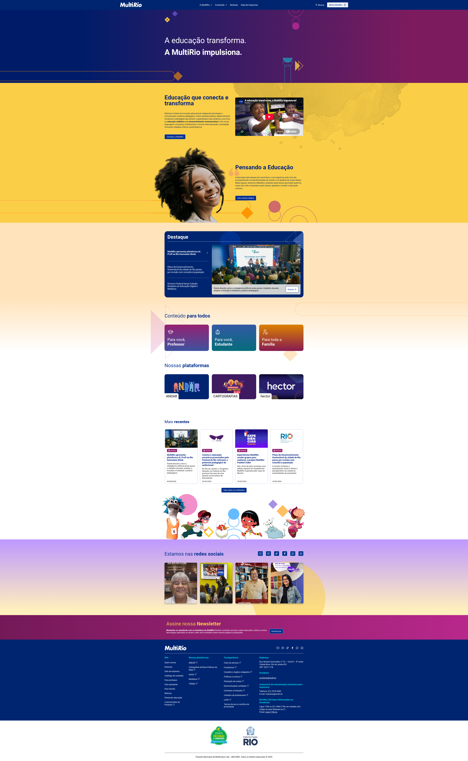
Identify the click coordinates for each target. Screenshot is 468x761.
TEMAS (192, 684)
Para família (170, 689)
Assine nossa (193, 624)
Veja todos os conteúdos (234, 490)
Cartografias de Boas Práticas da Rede (203, 668)
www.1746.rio (271, 712)
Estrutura (168, 667)
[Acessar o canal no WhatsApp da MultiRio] (297, 648)
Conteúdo (219, 5)
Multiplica (193, 679)
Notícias (234, 5)
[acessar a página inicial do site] (131, 5)
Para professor (171, 680)
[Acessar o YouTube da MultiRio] (277, 648)
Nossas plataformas (199, 657)
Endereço (264, 657)
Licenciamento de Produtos (172, 703)
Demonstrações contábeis (235, 686)
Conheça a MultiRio (175, 137)
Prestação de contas (233, 681)
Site (166, 657)
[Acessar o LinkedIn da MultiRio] (302, 648)
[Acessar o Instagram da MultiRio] (282, 648)
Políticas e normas (232, 677)
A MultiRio (205, 5)
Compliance (229, 667)
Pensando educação (173, 698)
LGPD (226, 700)
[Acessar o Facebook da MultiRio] (292, 648)
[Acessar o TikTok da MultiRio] (287, 648)
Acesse (291, 289)
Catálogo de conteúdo (174, 676)
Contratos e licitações (233, 690)
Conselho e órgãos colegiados (237, 672)
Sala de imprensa (172, 671)
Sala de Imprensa (249, 5)
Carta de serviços (231, 663)
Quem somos (170, 662)
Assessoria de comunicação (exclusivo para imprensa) (280, 685)
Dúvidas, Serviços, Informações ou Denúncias (276, 701)
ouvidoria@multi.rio (267, 678)
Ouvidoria (264, 673)
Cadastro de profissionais (235, 695)
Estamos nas (194, 554)
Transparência (231, 657)
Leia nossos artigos (245, 198)
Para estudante (171, 684)
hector (192, 674)
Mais (177, 421)
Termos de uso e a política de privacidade (236, 705)
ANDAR (192, 663)
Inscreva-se (276, 631)
